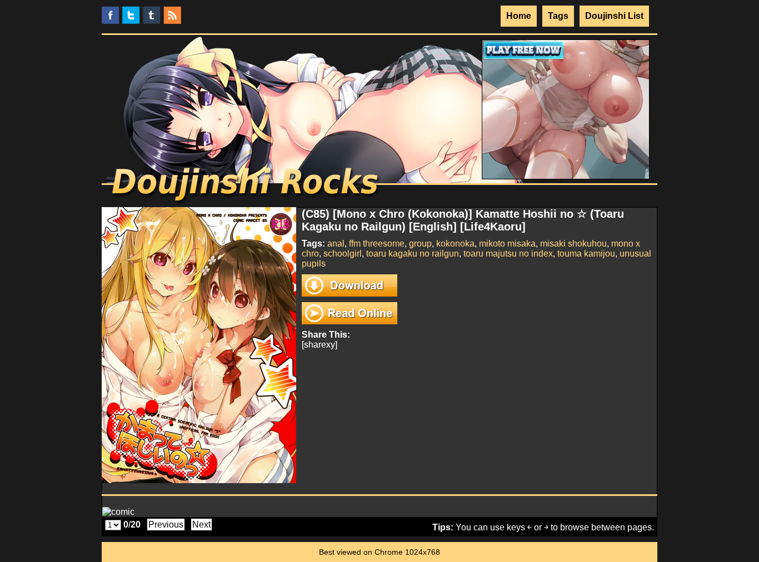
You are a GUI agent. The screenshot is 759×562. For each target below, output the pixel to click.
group (420, 243)
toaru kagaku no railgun (412, 253)
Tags (558, 16)
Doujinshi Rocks (246, 186)
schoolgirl (342, 253)
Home (518, 16)
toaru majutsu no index (508, 253)
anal (335, 243)
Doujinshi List (614, 16)
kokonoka (455, 243)
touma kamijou (586, 253)
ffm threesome (377, 243)
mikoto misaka (507, 243)
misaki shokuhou (573, 243)
